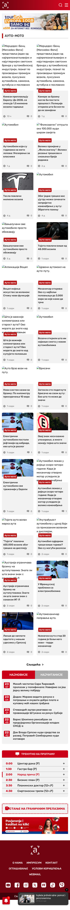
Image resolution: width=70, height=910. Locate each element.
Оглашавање (18, 868)
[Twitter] (34, 885)
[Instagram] (25, 885)
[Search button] (60, 5)
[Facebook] (17, 885)
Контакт (51, 862)
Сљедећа (34, 664)
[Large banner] (35, 21)
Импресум (34, 862)
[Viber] (61, 885)
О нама (18, 862)
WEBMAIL (35, 874)
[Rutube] (43, 885)
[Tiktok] (52, 885)
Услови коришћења (46, 868)
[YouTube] (8, 885)
